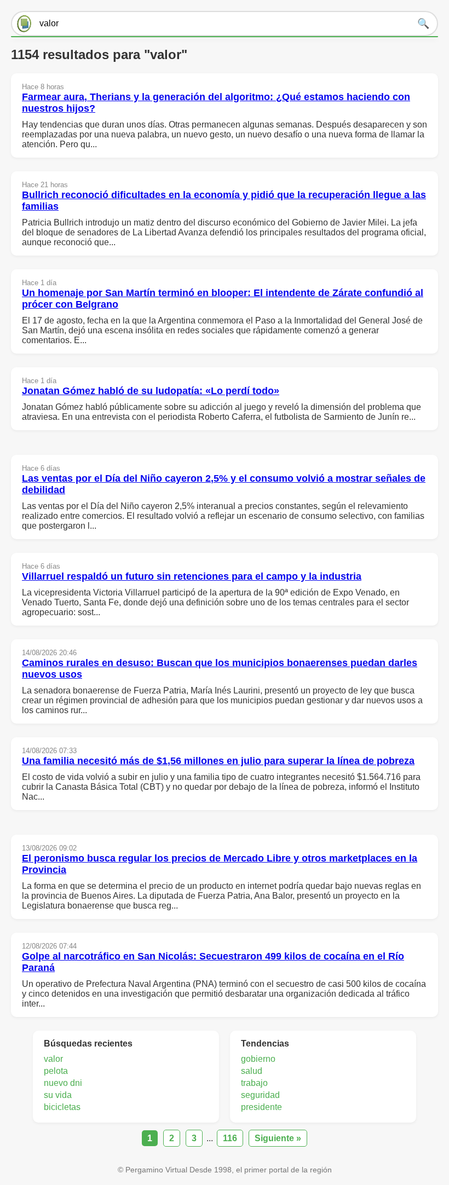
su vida (58, 1095)
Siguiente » (278, 1138)
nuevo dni (63, 1083)
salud (251, 1071)
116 (230, 1138)
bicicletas (62, 1107)
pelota (56, 1071)
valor (53, 1058)
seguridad (260, 1095)
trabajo (254, 1083)
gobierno (258, 1058)
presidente (261, 1107)
